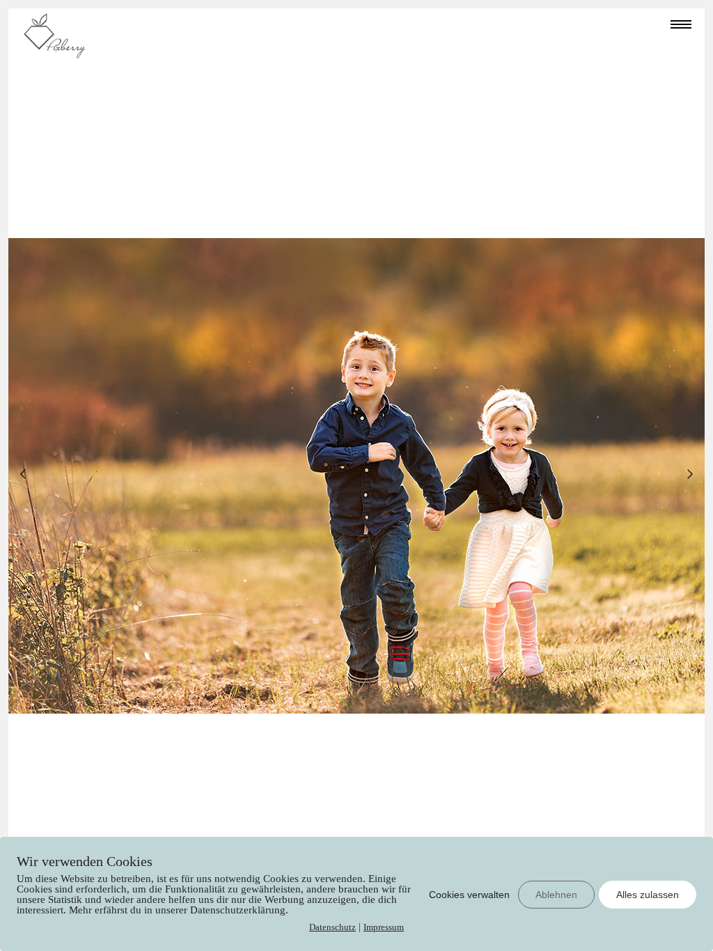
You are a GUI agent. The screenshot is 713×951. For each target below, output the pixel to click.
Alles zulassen (647, 894)
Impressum (383, 927)
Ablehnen (556, 894)
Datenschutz (332, 927)
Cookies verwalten (469, 894)
